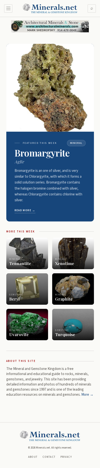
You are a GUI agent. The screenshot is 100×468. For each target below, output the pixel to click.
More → (87, 394)
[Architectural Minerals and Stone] (50, 26)
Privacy (66, 457)
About (32, 457)
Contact (48, 457)
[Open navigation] (8, 8)
